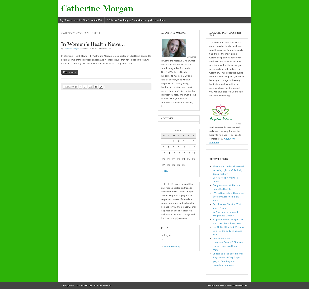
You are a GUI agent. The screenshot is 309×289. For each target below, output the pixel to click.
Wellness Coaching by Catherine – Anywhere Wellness (137, 20)
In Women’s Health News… (93, 44)
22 (90, 87)
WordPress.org (172, 246)
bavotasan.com (240, 285)
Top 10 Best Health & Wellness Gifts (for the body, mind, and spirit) (228, 231)
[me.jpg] (173, 57)
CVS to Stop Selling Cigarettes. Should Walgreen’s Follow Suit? (228, 197)
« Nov (165, 171)
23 (96, 87)
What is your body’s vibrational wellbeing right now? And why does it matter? (228, 170)
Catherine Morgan (97, 8)
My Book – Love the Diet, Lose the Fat (81, 20)
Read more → (69, 72)
